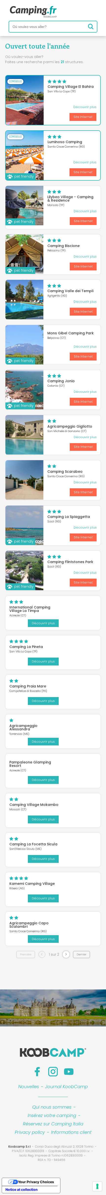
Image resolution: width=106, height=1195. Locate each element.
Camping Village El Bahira (71, 86)
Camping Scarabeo (65, 471)
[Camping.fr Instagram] (53, 1072)
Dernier (81, 954)
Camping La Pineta (26, 646)
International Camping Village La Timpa (29, 609)
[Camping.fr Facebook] (37, 1072)
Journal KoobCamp (66, 1086)
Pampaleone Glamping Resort (30, 764)
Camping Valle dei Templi (70, 290)
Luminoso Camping (65, 141)
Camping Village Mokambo (33, 804)
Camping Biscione (63, 245)
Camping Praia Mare (27, 686)
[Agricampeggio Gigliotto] (24, 435)
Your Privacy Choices (36, 1182)
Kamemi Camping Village (32, 883)
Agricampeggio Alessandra (23, 727)
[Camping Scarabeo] (24, 480)
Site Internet (82, 117)
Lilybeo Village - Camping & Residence (70, 198)
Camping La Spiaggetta (68, 516)
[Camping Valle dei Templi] (24, 299)
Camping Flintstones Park (70, 561)
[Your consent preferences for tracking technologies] (97, 1186)
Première (25, 954)
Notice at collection (21, 1189)
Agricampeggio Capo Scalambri (29, 925)
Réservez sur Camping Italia (53, 1124)
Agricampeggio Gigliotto (69, 426)
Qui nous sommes (51, 1107)
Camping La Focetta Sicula (33, 844)
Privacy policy (30, 1132)
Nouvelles (28, 1086)
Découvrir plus (84, 107)
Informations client (71, 1132)
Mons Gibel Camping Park (70, 333)
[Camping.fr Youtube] (69, 1072)
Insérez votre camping (52, 1115)
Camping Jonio (61, 381)
